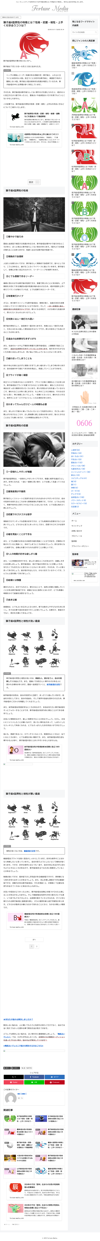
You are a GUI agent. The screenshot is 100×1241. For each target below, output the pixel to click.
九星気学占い (78, 469)
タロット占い (78, 466)
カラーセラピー (79, 503)
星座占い (8, 1068)
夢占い (75, 475)
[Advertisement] (34, 163)
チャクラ (76, 494)
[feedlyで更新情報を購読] (19, 1098)
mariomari (22, 1093)
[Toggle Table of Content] (36, 182)
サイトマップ (76, 526)
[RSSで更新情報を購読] (22, 1098)
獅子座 (30, 1068)
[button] (96, 32)
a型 (24, 1068)
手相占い (76, 453)
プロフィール (76, 536)
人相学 (75, 450)
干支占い (76, 459)
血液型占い (16, 1068)
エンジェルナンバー (81, 472)
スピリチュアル (79, 478)
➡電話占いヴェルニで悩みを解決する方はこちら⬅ (23, 1046)
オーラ (75, 491)
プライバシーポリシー (80, 546)
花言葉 (75, 507)
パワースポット (78, 500)
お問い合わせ (76, 531)
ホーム (74, 521)
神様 (74, 488)
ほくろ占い (77, 456)
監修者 (74, 541)
